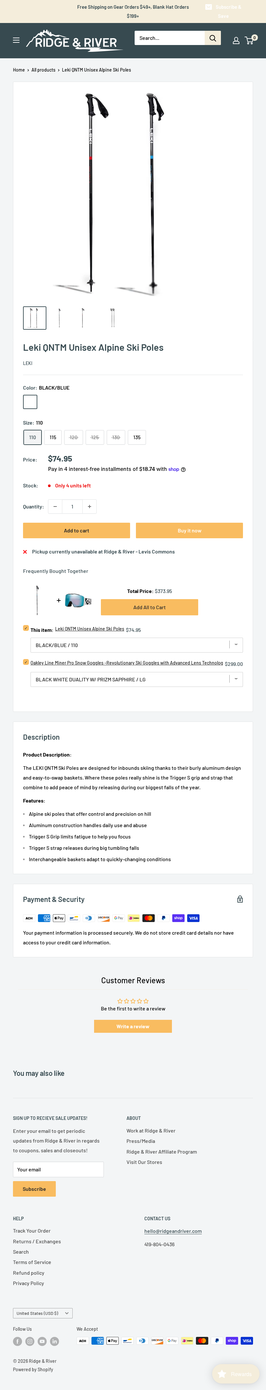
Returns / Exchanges (37, 1241)
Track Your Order (32, 1230)
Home (19, 70)
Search (21, 1251)
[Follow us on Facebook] (17, 1341)
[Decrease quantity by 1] (55, 506)
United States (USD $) (37, 1313)
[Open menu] (16, 40)
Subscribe (34, 1189)
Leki (27, 363)
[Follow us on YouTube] (42, 1341)
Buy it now (189, 530)
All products (43, 70)
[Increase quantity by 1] (89, 506)
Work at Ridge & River (151, 1130)
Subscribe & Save (228, 11)
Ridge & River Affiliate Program (162, 1151)
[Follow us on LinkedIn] (54, 1341)
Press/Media (141, 1141)
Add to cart (76, 530)
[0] (249, 40)
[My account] (236, 40)
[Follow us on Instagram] (29, 1341)
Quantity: (33, 506)
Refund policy (28, 1273)
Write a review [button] (133, 1026)
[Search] (213, 38)
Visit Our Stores (144, 1162)
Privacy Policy (28, 1283)
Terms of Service (32, 1262)
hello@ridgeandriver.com (173, 1231)
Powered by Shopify (33, 1369)
